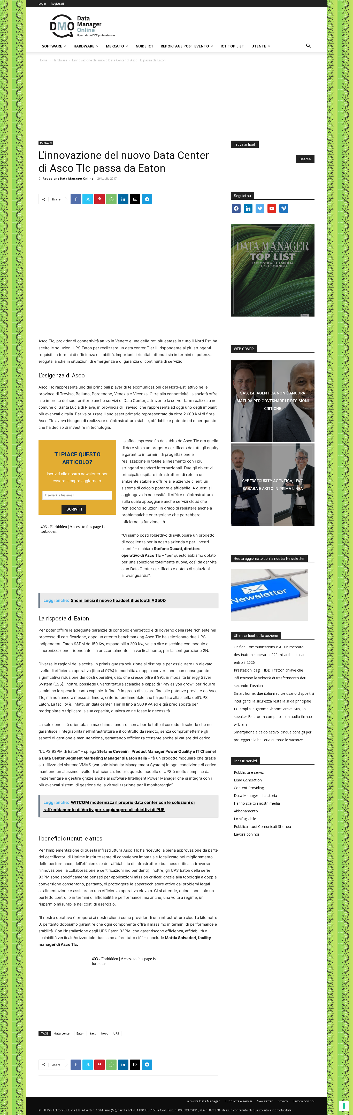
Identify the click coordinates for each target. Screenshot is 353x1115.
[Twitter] (87, 199)
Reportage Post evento (185, 46)
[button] (308, 46)
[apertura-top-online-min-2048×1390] (272, 270)
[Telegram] (147, 199)
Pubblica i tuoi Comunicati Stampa (262, 826)
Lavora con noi (246, 834)
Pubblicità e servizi (249, 772)
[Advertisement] (176, 102)
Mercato (115, 46)
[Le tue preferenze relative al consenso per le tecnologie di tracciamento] (344, 1106)
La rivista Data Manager (203, 1101)
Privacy (283, 1101)
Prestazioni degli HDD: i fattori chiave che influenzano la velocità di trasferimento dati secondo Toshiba (270, 678)
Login (42, 3)
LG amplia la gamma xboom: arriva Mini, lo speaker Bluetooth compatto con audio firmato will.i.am (273, 716)
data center (62, 1033)
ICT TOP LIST (232, 46)
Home (43, 60)
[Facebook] (76, 199)
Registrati (57, 3)
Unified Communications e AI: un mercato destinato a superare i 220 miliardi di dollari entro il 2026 (269, 654)
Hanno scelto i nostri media (257, 803)
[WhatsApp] (111, 199)
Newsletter (265, 1101)
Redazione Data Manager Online (68, 178)
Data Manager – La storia (255, 795)
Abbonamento (246, 811)
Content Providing (249, 787)
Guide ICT (145, 46)
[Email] (135, 199)
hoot (104, 1033)
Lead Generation (248, 780)
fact (93, 1033)
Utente (258, 46)
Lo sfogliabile (245, 818)
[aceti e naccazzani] (272, 484)
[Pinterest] (99, 199)
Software (52, 46)
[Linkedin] (123, 199)
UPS (116, 1033)
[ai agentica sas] (272, 401)
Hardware (84, 46)
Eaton (80, 1033)
